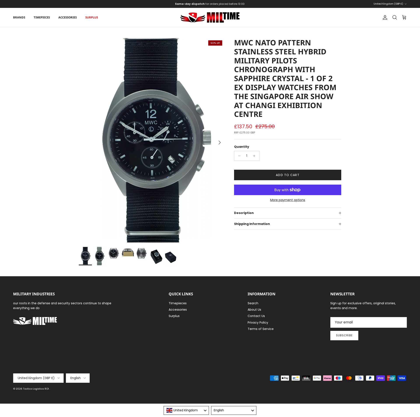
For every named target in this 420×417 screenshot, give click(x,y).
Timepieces (42, 17)
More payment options (287, 200)
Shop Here (238, 4)
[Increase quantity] (255, 156)
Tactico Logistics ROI (36, 388)
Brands (19, 17)
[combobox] (186, 410)
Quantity (241, 147)
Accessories (67, 17)
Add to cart (287, 175)
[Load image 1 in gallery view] (151, 140)
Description (244, 213)
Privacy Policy (258, 322)
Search (253, 303)
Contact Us (256, 316)
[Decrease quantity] (238, 156)
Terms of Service (261, 329)
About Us (254, 309)
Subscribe (344, 335)
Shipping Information (252, 224)
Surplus (91, 17)
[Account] (384, 17)
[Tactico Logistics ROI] (210, 17)
